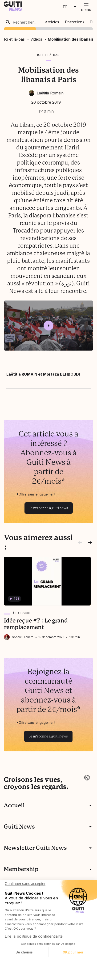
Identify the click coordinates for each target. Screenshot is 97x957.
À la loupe (21, 613)
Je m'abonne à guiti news (48, 508)
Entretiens (74, 22)
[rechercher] (8, 22)
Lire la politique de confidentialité (34, 936)
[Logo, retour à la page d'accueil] (13, 9)
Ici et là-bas (14, 39)
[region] (48, 22)
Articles (52, 22)
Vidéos (36, 39)
